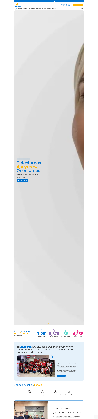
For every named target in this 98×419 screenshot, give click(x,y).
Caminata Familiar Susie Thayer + (49, 1)
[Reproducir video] (53, 357)
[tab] (48, 323)
